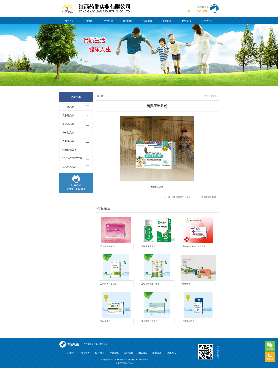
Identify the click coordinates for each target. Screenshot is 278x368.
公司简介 (71, 352)
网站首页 (69, 21)
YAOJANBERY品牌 (72, 158)
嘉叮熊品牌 (68, 141)
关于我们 (88, 21)
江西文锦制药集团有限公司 (95, 344)
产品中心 (108, 21)
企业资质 (186, 21)
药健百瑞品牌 (69, 149)
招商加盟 (147, 21)
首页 (207, 96)
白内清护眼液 (210, 197)
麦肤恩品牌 (68, 115)
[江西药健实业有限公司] (95, 7)
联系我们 (206, 21)
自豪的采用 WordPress (124, 363)
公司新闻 (99, 352)
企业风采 (167, 21)
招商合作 (85, 352)
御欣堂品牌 (68, 132)
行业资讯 (114, 352)
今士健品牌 (68, 107)
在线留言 (142, 352)
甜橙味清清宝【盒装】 (182, 197)
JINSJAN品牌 (69, 166)
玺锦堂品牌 (68, 124)
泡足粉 (214, 96)
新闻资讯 (127, 21)
